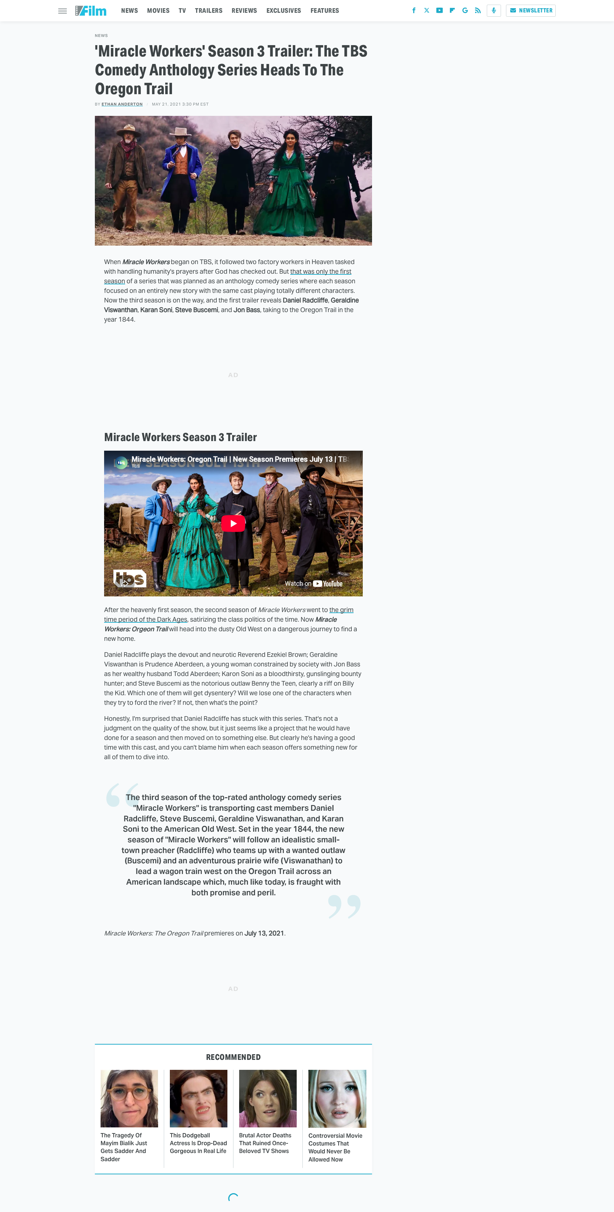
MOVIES (158, 10)
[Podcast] (494, 11)
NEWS (129, 10)
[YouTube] (439, 12)
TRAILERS (208, 10)
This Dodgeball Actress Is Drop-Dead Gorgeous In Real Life (198, 1143)
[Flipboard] (452, 12)
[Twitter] (427, 12)
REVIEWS (244, 10)
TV (182, 10)
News (101, 35)
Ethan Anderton (122, 104)
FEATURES (325, 10)
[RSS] (478, 12)
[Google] (465, 12)
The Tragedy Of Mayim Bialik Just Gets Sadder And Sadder (124, 1147)
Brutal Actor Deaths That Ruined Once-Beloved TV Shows (265, 1143)
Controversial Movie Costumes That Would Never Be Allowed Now (335, 1147)
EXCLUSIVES (283, 10)
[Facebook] (414, 12)
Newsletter (536, 10)
